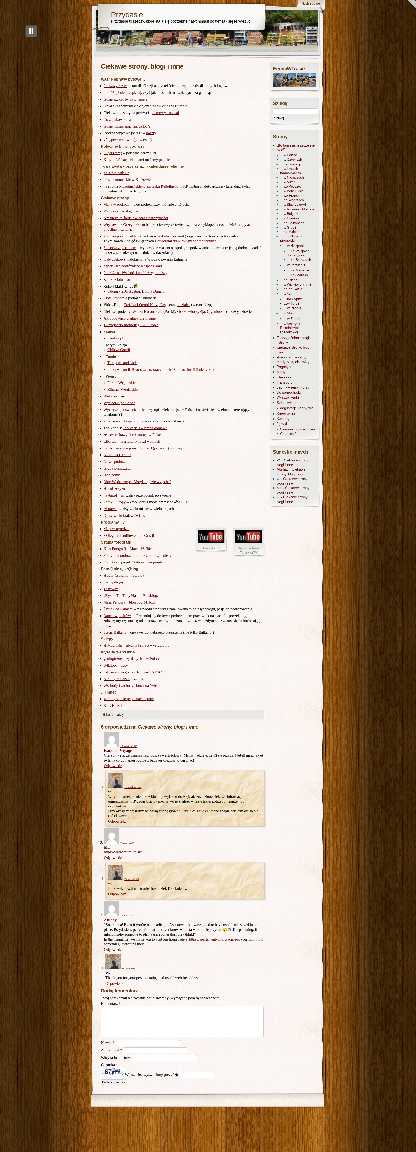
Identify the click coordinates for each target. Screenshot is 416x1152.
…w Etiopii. (292, 318)
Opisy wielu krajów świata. (124, 515)
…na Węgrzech (292, 200)
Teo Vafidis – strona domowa (145, 428)
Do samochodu (289, 392)
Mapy (281, 372)
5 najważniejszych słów (297, 429)
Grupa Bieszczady (117, 468)
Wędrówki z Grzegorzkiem (124, 225)
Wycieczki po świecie (120, 410)
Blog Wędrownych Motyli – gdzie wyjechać (137, 482)
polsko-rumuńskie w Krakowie (127, 180)
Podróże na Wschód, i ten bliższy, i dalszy (135, 273)
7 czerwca (127, 843)
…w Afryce (288, 313)
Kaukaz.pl (115, 338)
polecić (164, 160)
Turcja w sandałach (122, 363)
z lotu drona (123, 279)
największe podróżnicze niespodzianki (133, 266)
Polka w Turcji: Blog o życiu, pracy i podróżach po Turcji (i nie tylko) (160, 369)
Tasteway (111, 589)
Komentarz (111, 1003)
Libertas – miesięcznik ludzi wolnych (132, 441)
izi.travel (110, 509)
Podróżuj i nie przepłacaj (122, 92)
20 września (132, 787)
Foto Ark (110, 562)
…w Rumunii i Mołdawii (297, 209)
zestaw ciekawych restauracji (126, 435)
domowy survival (165, 113)
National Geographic (148, 562)
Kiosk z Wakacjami (118, 160)
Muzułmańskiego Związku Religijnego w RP (153, 186)
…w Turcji (291, 303)
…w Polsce (288, 155)
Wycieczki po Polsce (119, 403)
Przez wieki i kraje (118, 421)
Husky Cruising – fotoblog (124, 575)
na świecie (160, 106)
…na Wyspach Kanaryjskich (298, 253)
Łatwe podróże (115, 462)
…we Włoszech (292, 186)
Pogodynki (285, 367)
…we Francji (289, 195)
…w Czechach (291, 159)
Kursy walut (286, 414)
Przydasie (127, 14)
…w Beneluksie (292, 191)
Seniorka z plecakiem (120, 248)
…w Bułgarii (289, 214)
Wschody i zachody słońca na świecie (132, 686)
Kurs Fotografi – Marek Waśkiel (128, 549)
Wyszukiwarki (288, 397)
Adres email (111, 1050)
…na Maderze (298, 270)
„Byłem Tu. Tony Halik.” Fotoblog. (131, 596)
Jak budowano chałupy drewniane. (130, 318)
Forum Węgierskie (121, 383)
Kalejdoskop (113, 259)
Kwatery (283, 419)
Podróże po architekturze (122, 236)
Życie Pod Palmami (118, 609)
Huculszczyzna (115, 488)
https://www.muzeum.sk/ (123, 852)
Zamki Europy (115, 502)
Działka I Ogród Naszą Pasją (146, 305)
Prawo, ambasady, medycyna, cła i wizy (293, 359)
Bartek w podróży (117, 616)
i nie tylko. (169, 555)
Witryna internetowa (116, 1058)
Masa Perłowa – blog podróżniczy (130, 602)
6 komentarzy (113, 714)
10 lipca (127, 915)
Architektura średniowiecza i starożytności (136, 218)
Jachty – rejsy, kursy (293, 387)
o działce (183, 305)
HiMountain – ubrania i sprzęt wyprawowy (136, 645)
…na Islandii (289, 280)
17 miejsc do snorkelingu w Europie (131, 325)
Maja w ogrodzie (116, 529)
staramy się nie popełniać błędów (129, 699)
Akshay (110, 920)
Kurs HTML (113, 706)
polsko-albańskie (116, 173)
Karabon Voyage (118, 751)
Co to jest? (288, 433)
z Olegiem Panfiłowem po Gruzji (129, 535)
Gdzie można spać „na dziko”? (127, 126)
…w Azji (286, 293)
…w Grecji (288, 227)
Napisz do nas (311, 3)
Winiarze (110, 396)
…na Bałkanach (292, 223)
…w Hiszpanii (294, 246)
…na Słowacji (290, 164)
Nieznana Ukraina (117, 455)
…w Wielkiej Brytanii (295, 284)
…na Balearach (299, 260)
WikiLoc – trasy (116, 665)
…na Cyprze (293, 299)
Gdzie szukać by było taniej (125, 99)
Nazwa (108, 1043)
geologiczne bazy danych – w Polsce (132, 659)
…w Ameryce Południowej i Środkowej (290, 328)
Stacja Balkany (115, 632)
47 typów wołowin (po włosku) (128, 140)
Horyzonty (112, 475)
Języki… (284, 424)
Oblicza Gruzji (118, 350)
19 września (128, 746)
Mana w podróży (117, 204)
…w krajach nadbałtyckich (290, 171)
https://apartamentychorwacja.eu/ (214, 939)
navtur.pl (110, 495)
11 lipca (128, 968)
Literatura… (286, 377)
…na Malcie (289, 232)
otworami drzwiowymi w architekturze (186, 241)
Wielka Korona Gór (147, 311)
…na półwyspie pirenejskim (291, 238)
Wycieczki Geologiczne (122, 211)
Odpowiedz (113, 766)
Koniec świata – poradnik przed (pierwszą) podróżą (143, 448)
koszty (151, 133)
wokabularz (163, 236)
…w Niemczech (292, 177)
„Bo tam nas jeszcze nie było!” (296, 147)
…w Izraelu (292, 308)
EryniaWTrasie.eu (195, 811)
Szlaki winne (286, 403)
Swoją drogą (113, 582)
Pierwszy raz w (115, 86)
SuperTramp (113, 153)
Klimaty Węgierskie (122, 389)
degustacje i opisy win (296, 408)
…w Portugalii (294, 265)
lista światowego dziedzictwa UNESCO (134, 672)
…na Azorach (297, 275)
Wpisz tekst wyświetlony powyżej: (151, 1075)
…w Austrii (288, 182)
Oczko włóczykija (191, 311)
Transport (284, 382)
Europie (181, 106)
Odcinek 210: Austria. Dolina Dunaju (135, 291)
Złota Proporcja (115, 298)
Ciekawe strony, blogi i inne (293, 349)
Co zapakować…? (118, 119)
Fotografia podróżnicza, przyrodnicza (132, 555)
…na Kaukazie (291, 289)
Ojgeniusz (214, 311)
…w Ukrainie (289, 218)
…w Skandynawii (293, 204)
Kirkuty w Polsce (117, 679)
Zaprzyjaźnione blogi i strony (293, 340)
